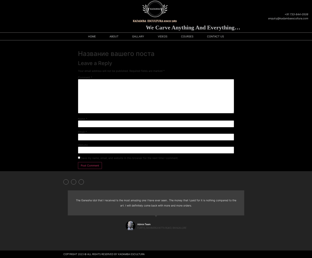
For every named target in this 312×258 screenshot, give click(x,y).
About (114, 36)
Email (82, 132)
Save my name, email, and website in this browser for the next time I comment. (129, 158)
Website (83, 145)
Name (82, 119)
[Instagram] (12, 16)
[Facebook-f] (66, 182)
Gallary (138, 36)
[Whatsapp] (28, 16)
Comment (85, 77)
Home (92, 36)
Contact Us (215, 36)
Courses (187, 36)
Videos (162, 36)
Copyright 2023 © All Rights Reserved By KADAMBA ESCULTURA (104, 254)
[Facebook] (4, 16)
